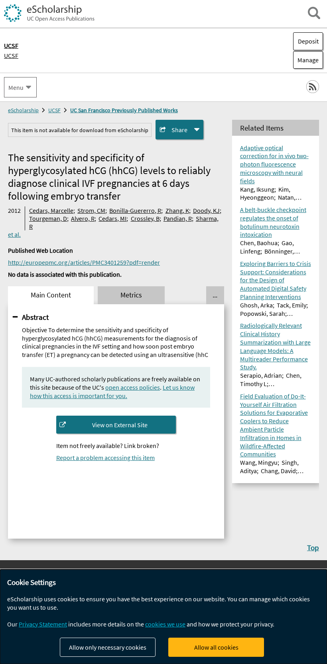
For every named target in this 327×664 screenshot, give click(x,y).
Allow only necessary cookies (107, 647)
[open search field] (314, 13)
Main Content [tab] (51, 295)
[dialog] (163, 616)
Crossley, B (145, 218)
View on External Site (120, 425)
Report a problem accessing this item (105, 458)
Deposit (308, 41)
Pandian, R (178, 218)
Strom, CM (91, 210)
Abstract (35, 317)
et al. (14, 234)
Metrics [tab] (131, 295)
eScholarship (23, 110)
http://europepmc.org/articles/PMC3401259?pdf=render (84, 262)
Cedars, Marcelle (51, 210)
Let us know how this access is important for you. (112, 391)
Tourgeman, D (48, 218)
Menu (16, 87)
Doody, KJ (206, 210)
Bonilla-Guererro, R (135, 210)
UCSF (11, 55)
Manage (306, 60)
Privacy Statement (43, 624)
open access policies (132, 387)
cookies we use (165, 624)
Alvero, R (83, 218)
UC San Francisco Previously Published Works (124, 110)
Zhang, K (177, 210)
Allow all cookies (216, 647)
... (215, 295)
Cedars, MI (112, 218)
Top (313, 547)
